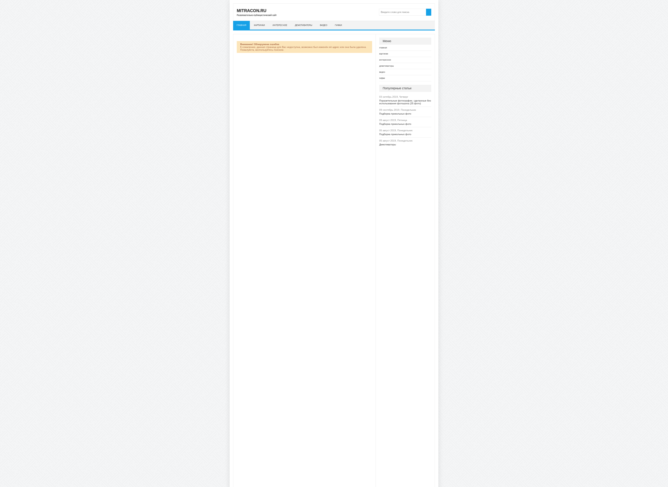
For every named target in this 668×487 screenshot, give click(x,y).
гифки (338, 25)
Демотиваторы (387, 144)
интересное (280, 25)
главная (241, 25)
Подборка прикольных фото (395, 113)
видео (323, 25)
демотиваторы (303, 25)
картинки (259, 25)
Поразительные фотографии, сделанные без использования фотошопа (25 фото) (405, 102)
